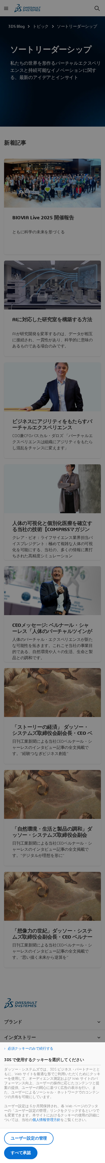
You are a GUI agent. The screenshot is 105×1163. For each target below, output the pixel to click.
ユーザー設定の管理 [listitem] (29, 1138)
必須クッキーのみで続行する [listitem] (30, 1048)
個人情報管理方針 (46, 1120)
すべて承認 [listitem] (21, 1153)
